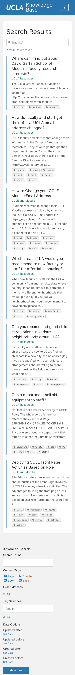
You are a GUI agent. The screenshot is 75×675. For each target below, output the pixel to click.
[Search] (10, 42)
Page (11, 576)
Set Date (8, 634)
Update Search (16, 670)
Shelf (26, 580)
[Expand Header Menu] (64, 7)
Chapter (28, 576)
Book (11, 580)
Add (9, 594)
